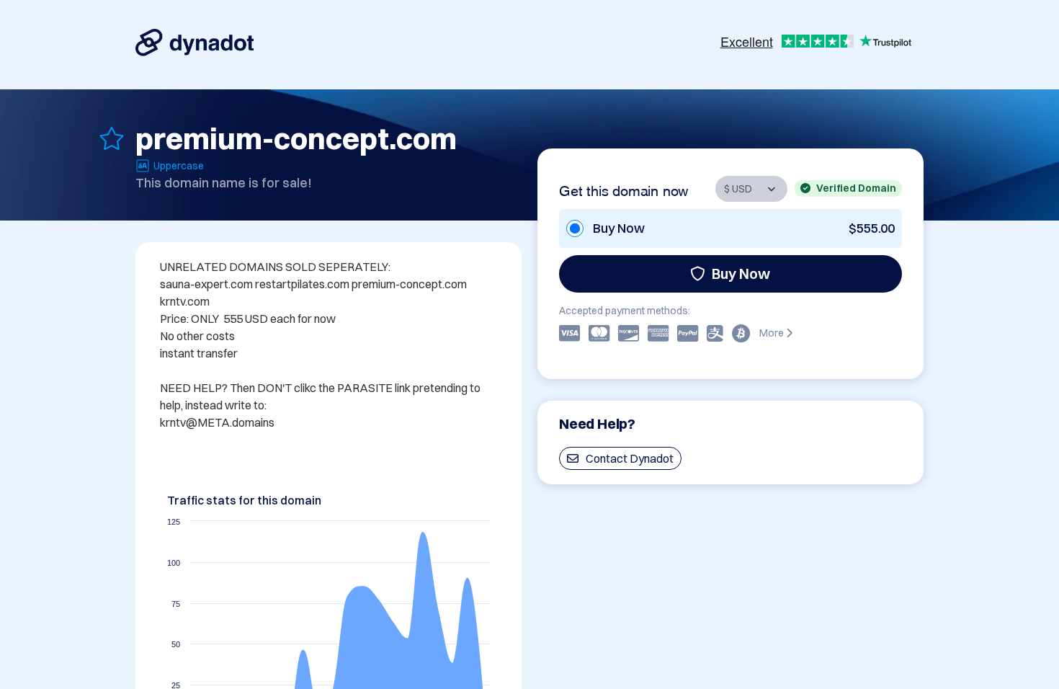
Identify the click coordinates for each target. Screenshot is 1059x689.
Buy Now (741, 274)
